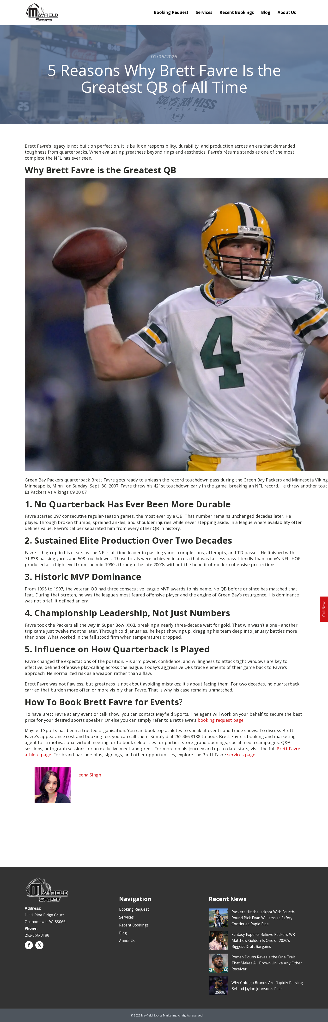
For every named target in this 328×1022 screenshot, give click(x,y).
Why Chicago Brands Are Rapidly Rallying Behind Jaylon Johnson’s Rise (267, 985)
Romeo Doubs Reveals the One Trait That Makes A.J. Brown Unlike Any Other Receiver (266, 963)
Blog (265, 12)
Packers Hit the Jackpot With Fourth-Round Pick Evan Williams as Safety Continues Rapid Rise (263, 917)
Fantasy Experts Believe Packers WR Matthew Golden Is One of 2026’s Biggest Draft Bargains (263, 940)
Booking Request (171, 12)
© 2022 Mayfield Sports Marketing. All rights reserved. (167, 1015)
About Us (287, 12)
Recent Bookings (236, 12)
